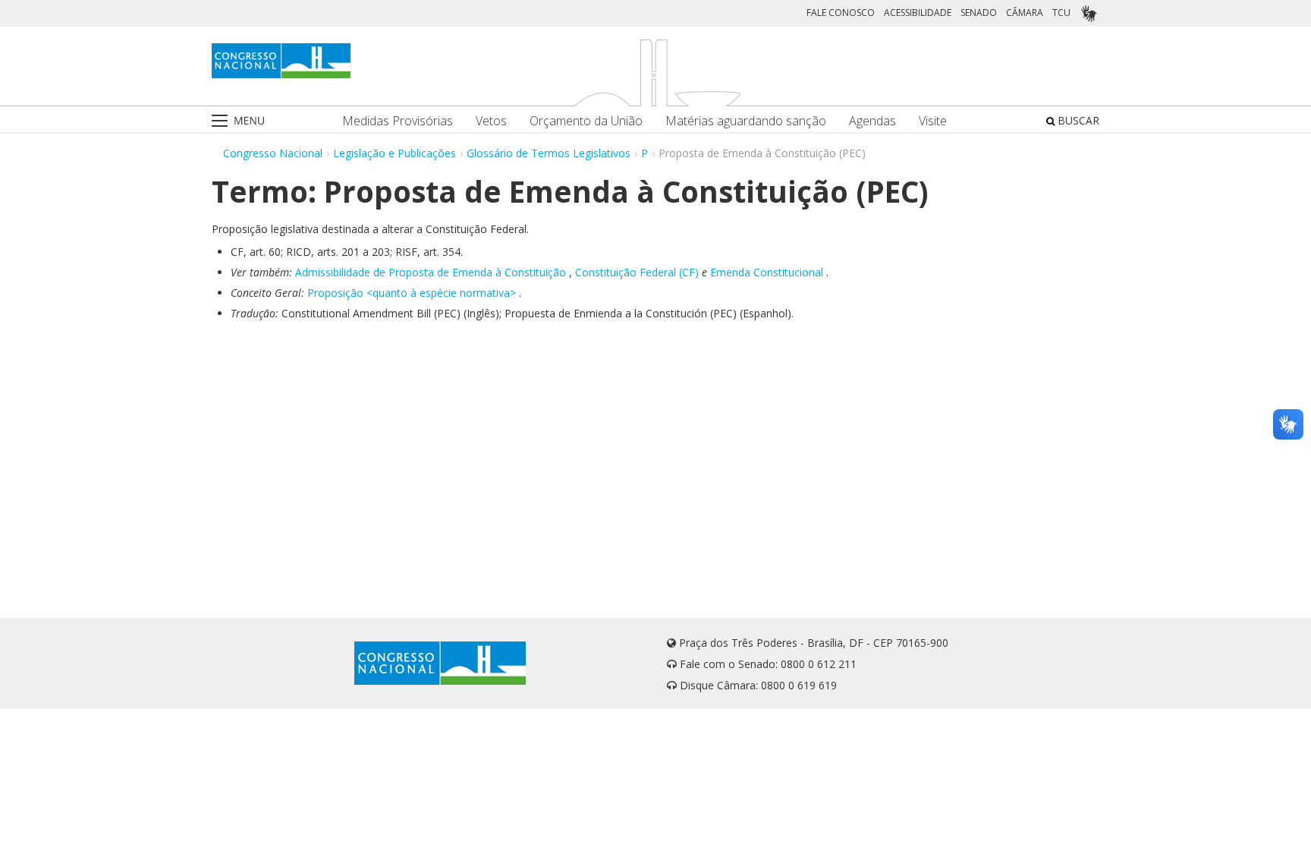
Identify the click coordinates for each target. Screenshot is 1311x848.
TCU (1061, 12)
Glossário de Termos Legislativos (548, 153)
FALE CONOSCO (840, 12)
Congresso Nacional (272, 153)
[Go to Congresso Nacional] (281, 60)
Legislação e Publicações (394, 153)
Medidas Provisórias (397, 121)
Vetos (491, 121)
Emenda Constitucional (766, 272)
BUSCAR (1077, 120)
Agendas (872, 121)
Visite (933, 121)
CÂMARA (1024, 12)
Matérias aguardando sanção (745, 121)
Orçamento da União (586, 121)
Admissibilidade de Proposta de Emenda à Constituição (430, 272)
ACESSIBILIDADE (917, 12)
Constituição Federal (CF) (637, 272)
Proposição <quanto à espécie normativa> (411, 292)
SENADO (978, 12)
